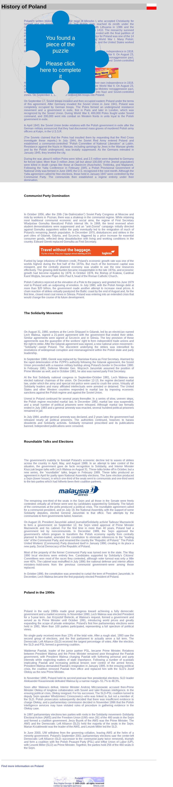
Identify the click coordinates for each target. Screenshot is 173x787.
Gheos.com (98, 786)
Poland (39, 766)
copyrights (67, 786)
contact (57, 786)
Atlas (79, 781)
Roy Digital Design (63, 783)
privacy (77, 786)
